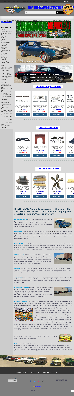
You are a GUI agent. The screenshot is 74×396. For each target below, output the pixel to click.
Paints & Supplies (5, 84)
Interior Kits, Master (5, 71)
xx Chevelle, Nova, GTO (6, 110)
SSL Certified (12, 380)
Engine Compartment (6, 42)
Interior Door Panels (5, 68)
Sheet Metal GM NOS (6, 94)
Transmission (4, 99)
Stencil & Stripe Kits (5, 98)
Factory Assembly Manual (54, 231)
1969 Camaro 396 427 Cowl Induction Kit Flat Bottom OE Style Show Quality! (57, 147)
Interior (2, 65)
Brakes (2, 34)
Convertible (3, 36)
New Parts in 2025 (48, 127)
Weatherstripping (5, 102)
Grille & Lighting (4, 58)
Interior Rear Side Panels (6, 76)
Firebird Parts (4, 53)
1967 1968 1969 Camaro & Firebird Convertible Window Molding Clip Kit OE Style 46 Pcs (57, 106)
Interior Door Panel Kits (6, 67)
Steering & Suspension (6, 96)
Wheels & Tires (4, 107)
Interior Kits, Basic (5, 70)
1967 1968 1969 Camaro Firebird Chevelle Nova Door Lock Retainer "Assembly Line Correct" (40, 146)
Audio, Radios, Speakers (6, 33)
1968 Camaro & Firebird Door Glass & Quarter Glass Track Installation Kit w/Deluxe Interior (23, 105)
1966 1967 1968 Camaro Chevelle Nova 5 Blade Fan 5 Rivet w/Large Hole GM (57, 188)
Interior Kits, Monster (6, 73)
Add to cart (23, 114)
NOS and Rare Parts (48, 169)
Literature (3, 79)
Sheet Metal (4, 93)
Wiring (2, 108)
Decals (2, 37)
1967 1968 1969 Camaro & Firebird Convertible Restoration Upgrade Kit (39, 106)
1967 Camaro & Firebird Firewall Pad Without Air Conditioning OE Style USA (22, 147)
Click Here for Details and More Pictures (48, 80)
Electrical (3, 39)
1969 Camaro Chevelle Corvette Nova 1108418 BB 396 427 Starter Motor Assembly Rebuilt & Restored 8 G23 (22, 188)
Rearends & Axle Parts (6, 91)
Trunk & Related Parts (6, 101)
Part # (22, 109)
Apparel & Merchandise (6, 31)
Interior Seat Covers (5, 78)
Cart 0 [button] (61, 12)
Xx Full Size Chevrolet (6, 111)
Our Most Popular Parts (48, 86)
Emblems (3, 41)
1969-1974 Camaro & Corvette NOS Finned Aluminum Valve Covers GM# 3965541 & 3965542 (39, 188)
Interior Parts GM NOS (6, 74)
